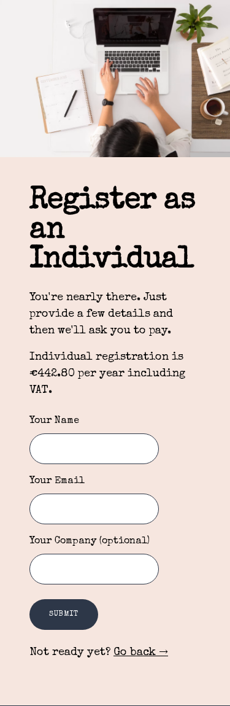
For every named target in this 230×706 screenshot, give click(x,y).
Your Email (57, 481)
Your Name (54, 421)
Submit (64, 614)
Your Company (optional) (89, 541)
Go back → (140, 652)
